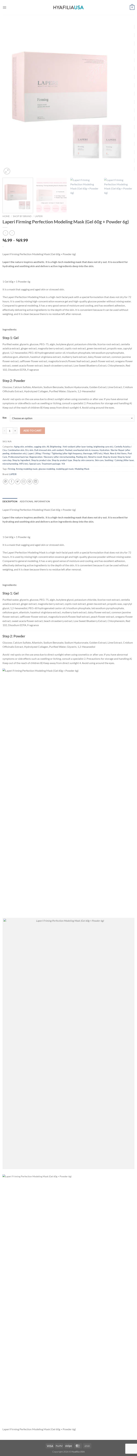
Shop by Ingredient (21, 460)
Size (5, 418)
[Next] (128, 98)
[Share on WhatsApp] (5, 481)
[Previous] (9, 98)
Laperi (39, 216)
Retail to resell (95, 457)
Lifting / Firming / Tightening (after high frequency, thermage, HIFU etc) (69, 453)
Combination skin (16, 450)
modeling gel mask (65, 469)
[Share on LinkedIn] (35, 481)
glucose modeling (47, 469)
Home (6, 216)
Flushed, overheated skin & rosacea (82, 450)
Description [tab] (10, 501)
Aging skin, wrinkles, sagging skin (30, 446)
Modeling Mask (82, 469)
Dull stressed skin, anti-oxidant (49, 450)
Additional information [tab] (35, 501)
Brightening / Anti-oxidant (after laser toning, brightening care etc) (81, 446)
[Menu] (5, 7)
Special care (35, 463)
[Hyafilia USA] (68, 7)
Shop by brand (22, 216)
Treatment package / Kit (53, 463)
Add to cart (32, 430)
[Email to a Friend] (23, 481)
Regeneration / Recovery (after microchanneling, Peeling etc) (58, 457)
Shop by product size (41, 460)
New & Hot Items (118, 453)
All (48, 446)
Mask (106, 453)
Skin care (99, 460)
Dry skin (29, 450)
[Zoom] (7, 171)
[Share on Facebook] (11, 481)
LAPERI (13, 474)
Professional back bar (18, 457)
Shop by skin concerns (83, 460)
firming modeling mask (27, 469)
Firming (11, 469)
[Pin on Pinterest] (29, 481)
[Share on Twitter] (17, 481)
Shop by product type (62, 460)
